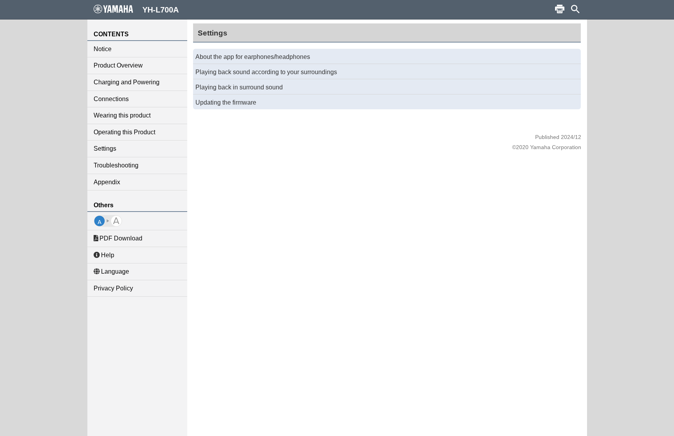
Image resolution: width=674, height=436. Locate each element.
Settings (105, 148)
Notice (103, 49)
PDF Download (120, 238)
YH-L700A (160, 9)
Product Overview (118, 65)
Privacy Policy (113, 288)
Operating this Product (124, 132)
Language (115, 271)
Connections (111, 99)
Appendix (107, 182)
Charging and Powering (127, 82)
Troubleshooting (116, 165)
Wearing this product (122, 115)
